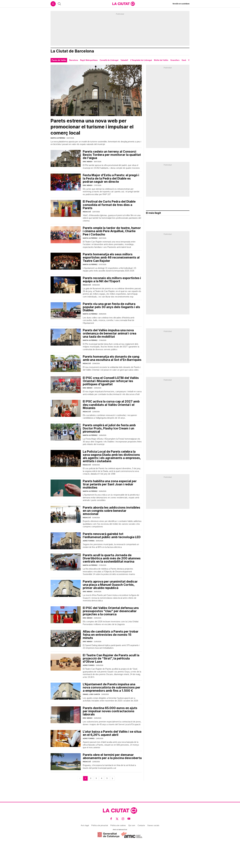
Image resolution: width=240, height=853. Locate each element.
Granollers (174, 60)
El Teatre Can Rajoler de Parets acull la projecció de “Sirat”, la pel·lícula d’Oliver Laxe (111, 658)
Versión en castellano (180, 4)
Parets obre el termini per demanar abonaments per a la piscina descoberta (112, 756)
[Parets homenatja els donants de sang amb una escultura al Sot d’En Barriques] (66, 363)
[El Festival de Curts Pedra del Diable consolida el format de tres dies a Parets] (66, 208)
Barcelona (73, 60)
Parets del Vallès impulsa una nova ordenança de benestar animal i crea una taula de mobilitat (109, 333)
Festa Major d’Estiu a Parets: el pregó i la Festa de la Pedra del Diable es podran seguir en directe (111, 178)
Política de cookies (118, 825)
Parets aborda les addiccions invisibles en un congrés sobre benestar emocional (111, 511)
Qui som (131, 825)
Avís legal (85, 825)
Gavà (184, 60)
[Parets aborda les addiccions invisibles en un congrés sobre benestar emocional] (66, 514)
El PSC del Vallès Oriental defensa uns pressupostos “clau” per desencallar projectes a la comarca (111, 611)
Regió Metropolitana (89, 60)
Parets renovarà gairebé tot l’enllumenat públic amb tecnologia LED (112, 535)
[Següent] (112, 778)
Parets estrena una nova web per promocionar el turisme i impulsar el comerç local (92, 127)
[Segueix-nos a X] (117, 818)
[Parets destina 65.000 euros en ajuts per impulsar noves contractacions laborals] (66, 714)
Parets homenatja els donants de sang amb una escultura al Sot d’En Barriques (112, 358)
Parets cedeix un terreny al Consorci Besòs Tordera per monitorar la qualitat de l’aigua (112, 155)
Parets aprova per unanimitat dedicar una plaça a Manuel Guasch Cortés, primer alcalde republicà (110, 585)
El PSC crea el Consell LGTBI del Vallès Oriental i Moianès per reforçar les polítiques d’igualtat (111, 381)
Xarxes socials (153, 825)
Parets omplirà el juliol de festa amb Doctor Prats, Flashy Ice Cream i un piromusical (109, 428)
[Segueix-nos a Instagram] (123, 818)
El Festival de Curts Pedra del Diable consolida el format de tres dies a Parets (109, 205)
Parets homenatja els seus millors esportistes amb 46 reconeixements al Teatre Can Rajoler (111, 257)
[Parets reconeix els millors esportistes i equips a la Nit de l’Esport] (66, 284)
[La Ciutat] (123, 4)
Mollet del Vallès (161, 60)
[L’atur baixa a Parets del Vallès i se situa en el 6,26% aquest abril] (66, 738)
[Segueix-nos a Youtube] (129, 818)
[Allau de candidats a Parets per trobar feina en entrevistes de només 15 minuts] (66, 638)
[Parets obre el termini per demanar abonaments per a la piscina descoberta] (66, 761)
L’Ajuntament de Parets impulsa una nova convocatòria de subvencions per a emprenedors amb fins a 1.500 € (111, 687)
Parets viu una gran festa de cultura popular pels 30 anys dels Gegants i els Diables (111, 307)
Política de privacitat (99, 825)
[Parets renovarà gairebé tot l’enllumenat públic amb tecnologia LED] (66, 540)
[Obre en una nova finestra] (108, 835)
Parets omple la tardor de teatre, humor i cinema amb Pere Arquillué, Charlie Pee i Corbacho (112, 231)
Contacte (141, 825)
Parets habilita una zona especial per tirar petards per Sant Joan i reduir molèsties (110, 484)
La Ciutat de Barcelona (72, 51)
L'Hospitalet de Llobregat (141, 60)
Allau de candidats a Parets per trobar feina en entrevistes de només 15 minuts (110, 635)
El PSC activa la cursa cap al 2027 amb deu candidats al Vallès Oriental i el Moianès (111, 405)
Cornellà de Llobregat (109, 60)
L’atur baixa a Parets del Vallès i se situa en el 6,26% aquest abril (112, 733)
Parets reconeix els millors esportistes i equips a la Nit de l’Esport (112, 279)
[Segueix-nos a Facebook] (111, 818)
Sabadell (124, 60)
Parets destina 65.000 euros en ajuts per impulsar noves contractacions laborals (110, 711)
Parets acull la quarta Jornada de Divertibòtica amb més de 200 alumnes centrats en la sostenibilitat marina (112, 558)
